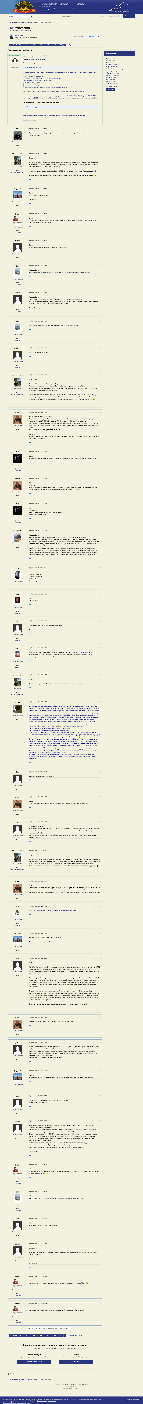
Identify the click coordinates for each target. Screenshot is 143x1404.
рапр (18, 1096)
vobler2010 (109, 75)
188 (18, 310)
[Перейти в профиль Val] (17, 458)
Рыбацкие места (57, 9)
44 (18, 1113)
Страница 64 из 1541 (75, 45)
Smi (17, 958)
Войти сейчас (76, 1361)
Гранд (17, 412)
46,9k (18, 1138)
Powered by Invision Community (71, 1388)
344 (18, 548)
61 (27, 45)
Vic (17, 621)
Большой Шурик (17, 154)
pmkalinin (17, 293)
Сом (21, 35)
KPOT (107, 60)
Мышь (108, 62)
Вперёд (60, 45)
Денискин (109, 83)
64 (37, 45)
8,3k (18, 171)
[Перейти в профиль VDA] (17, 913)
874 (18, 719)
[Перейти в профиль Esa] (17, 601)
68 (51, 45)
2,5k (18, 283)
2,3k (18, 923)
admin (34, 120)
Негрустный (109, 73)
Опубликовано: (38, 128)
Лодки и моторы (32, 37)
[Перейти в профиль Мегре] (17, 709)
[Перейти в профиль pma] (17, 135)
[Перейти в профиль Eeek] (17, 779)
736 (18, 611)
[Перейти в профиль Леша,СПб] (17, 537)
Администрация (35, 56)
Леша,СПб (17, 531)
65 (41, 45)
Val (17, 452)
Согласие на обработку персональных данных (16, 1403)
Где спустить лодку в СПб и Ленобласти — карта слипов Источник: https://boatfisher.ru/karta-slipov (54, 115)
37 (18, 839)
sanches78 (109, 81)
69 (55, 45)
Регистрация (129, 16)
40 (18, 789)
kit (18, 568)
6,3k (18, 231)
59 (20, 45)
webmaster (129, 1401)
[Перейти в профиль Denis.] (17, 220)
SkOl (107, 68)
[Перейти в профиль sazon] (17, 655)
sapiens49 (109, 72)
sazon (17, 648)
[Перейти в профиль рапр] (17, 1103)
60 (23, 45)
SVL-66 (108, 77)
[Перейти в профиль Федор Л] (17, 195)
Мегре (17, 702)
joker (17, 822)
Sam (17, 266)
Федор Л (17, 189)
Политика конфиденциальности (65, 1384)
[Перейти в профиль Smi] (17, 965)
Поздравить (110, 89)
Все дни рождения (111, 86)
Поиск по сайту (15, 67)
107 (18, 258)
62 (30, 45)
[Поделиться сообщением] (100, 128)
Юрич (17, 241)
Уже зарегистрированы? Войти (110, 16)
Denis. (17, 214)
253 (18, 638)
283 (18, 429)
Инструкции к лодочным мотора (34, 59)
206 (18, 665)
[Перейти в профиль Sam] (17, 272)
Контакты (81, 9)
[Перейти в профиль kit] (17, 575)
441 (18, 1236)
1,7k (18, 206)
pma (17, 129)
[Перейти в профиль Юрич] (17, 247)
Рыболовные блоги (70, 9)
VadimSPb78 (109, 64)
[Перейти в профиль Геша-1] (17, 1225)
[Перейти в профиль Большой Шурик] (17, 160)
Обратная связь (83, 1384)
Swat (107, 58)
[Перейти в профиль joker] (17, 829)
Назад (15, 45)
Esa (17, 594)
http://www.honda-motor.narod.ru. (83, 652)
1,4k (18, 585)
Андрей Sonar (41, 1328)
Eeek (18, 772)
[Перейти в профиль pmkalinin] (17, 299)
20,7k (18, 469)
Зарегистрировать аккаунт (34, 1361)
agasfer (108, 66)
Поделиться (79, 36)
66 (44, 45)
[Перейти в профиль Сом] (12, 36)
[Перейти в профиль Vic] (17, 628)
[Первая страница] (10, 45)
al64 (107, 79)
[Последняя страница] (65, 45)
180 (18, 975)
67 (48, 45)
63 (34, 45)
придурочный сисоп (112, 70)
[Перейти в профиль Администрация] (15, 60)
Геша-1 (18, 1219)
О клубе (41, 9)
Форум (48, 9)
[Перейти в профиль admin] (17, 1128)
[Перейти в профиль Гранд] (17, 419)
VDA (17, 906)
